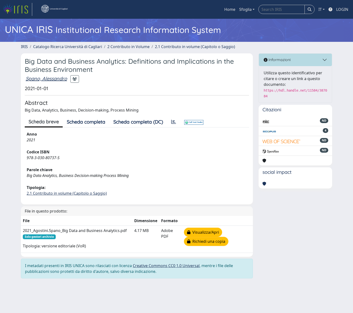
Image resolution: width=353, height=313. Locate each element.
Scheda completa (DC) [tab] (138, 122)
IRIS (24, 46)
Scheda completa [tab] (86, 122)
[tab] (173, 122)
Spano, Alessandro (46, 78)
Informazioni (279, 59)
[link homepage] (17, 9)
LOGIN (342, 9)
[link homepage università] (54, 9)
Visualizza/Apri (204, 232)
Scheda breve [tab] (44, 122)
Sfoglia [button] (245, 9)
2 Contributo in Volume (128, 46)
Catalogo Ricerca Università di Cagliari (67, 46)
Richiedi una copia (207, 241)
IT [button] (320, 9)
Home (229, 9)
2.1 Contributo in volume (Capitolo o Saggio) (195, 46)
